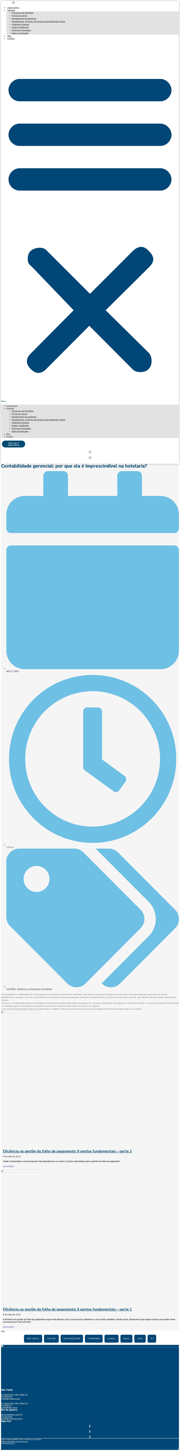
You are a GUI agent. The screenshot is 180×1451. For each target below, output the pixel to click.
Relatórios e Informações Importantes (34, 989)
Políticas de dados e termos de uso (14, 1441)
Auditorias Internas (20, 24)
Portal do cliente (19, 15)
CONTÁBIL (11, 989)
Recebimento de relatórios (24, 18)
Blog (9, 36)
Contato (11, 38)
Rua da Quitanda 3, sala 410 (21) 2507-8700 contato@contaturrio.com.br (12, 1416)
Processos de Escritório (22, 12)
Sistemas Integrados (21, 30)
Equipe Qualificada (20, 27)
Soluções (11, 10)
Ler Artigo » (8, 1166)
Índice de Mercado (20, 33)
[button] (90, 222)
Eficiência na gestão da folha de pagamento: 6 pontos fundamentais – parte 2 (67, 1151)
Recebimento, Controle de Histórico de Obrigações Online (38, 21)
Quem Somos (13, 7)
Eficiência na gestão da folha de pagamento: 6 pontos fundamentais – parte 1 (67, 1309)
